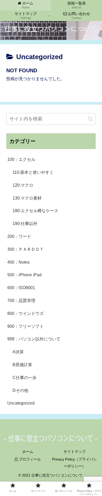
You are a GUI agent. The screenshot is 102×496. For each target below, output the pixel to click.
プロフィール (29, 459)
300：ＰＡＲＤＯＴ (25, 249)
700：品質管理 (21, 300)
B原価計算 (22, 364)
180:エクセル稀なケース (35, 210)
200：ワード (19, 236)
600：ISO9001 (21, 287)
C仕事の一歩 (25, 377)
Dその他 (20, 390)
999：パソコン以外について (33, 339)
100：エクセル (21, 159)
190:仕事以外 (25, 223)
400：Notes (18, 262)
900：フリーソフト (25, 326)
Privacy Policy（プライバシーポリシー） (74, 462)
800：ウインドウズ (25, 313)
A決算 (18, 352)
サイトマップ (75, 451)
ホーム (27, 451)
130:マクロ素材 (27, 198)
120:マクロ (23, 185)
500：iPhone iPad (24, 275)
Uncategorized (21, 403)
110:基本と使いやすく (33, 172)
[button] (90, 119)
